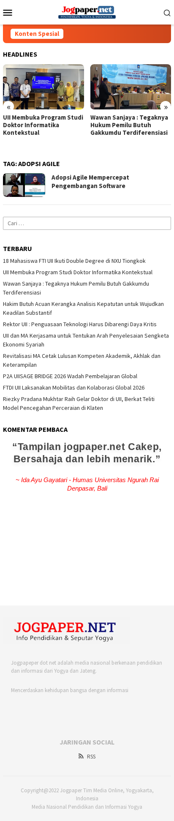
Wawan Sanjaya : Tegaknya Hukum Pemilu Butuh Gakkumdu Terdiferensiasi (129, 125)
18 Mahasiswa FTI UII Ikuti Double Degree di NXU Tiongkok (74, 261)
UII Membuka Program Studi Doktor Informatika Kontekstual (43, 125)
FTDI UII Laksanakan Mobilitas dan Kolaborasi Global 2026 (73, 387)
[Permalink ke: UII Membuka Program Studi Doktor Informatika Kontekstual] (43, 86)
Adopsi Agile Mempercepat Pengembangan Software (90, 181)
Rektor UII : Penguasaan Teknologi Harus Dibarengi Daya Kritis (80, 324)
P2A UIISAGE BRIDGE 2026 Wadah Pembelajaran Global (70, 376)
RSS (91, 756)
